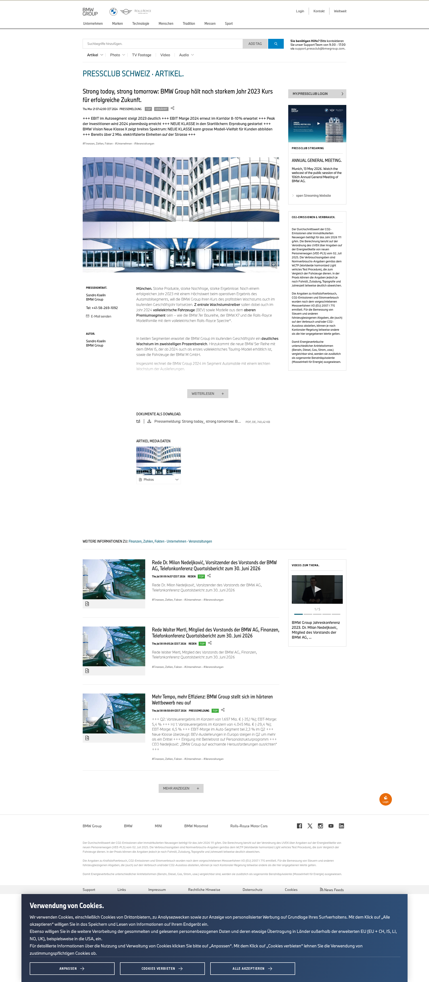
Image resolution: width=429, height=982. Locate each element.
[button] (317, 589)
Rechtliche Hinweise (204, 889)
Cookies (291, 889)
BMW (128, 826)
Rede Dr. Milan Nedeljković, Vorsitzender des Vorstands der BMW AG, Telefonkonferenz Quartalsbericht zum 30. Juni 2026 (214, 565)
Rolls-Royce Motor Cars (249, 826)
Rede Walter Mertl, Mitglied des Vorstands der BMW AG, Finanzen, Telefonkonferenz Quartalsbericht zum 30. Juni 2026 (215, 632)
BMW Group (92, 826)
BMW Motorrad (196, 826)
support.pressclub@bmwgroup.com (320, 48)
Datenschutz (253, 889)
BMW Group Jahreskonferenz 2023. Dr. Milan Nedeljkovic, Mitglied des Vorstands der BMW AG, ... (316, 629)
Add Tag (255, 44)
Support (89, 889)
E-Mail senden (100, 316)
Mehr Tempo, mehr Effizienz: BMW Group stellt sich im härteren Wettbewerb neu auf (212, 699)
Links (122, 889)
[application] (317, 589)
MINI (158, 826)
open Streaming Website (313, 195)
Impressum (157, 889)
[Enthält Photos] (87, 604)
